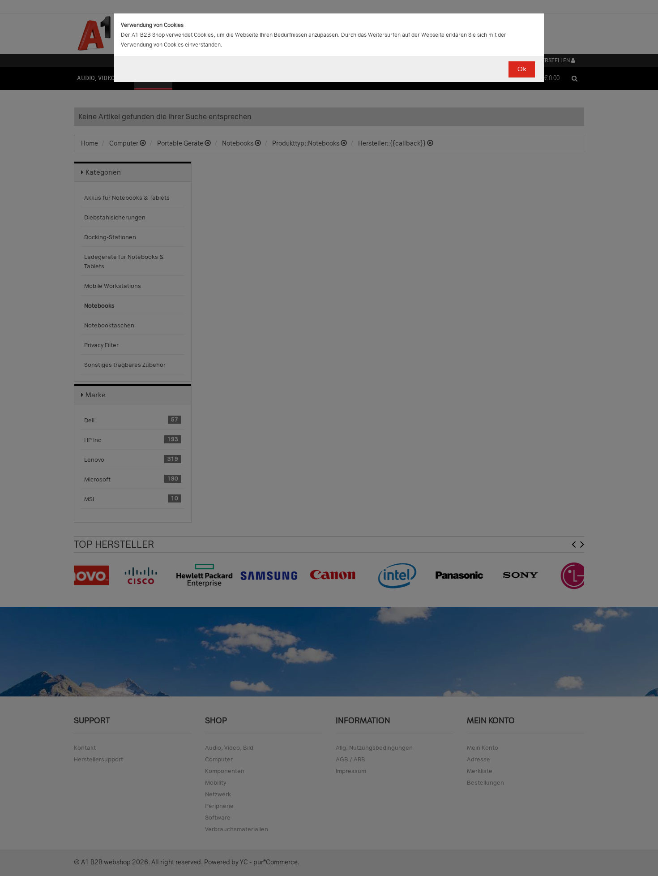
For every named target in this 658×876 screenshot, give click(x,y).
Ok (521, 69)
